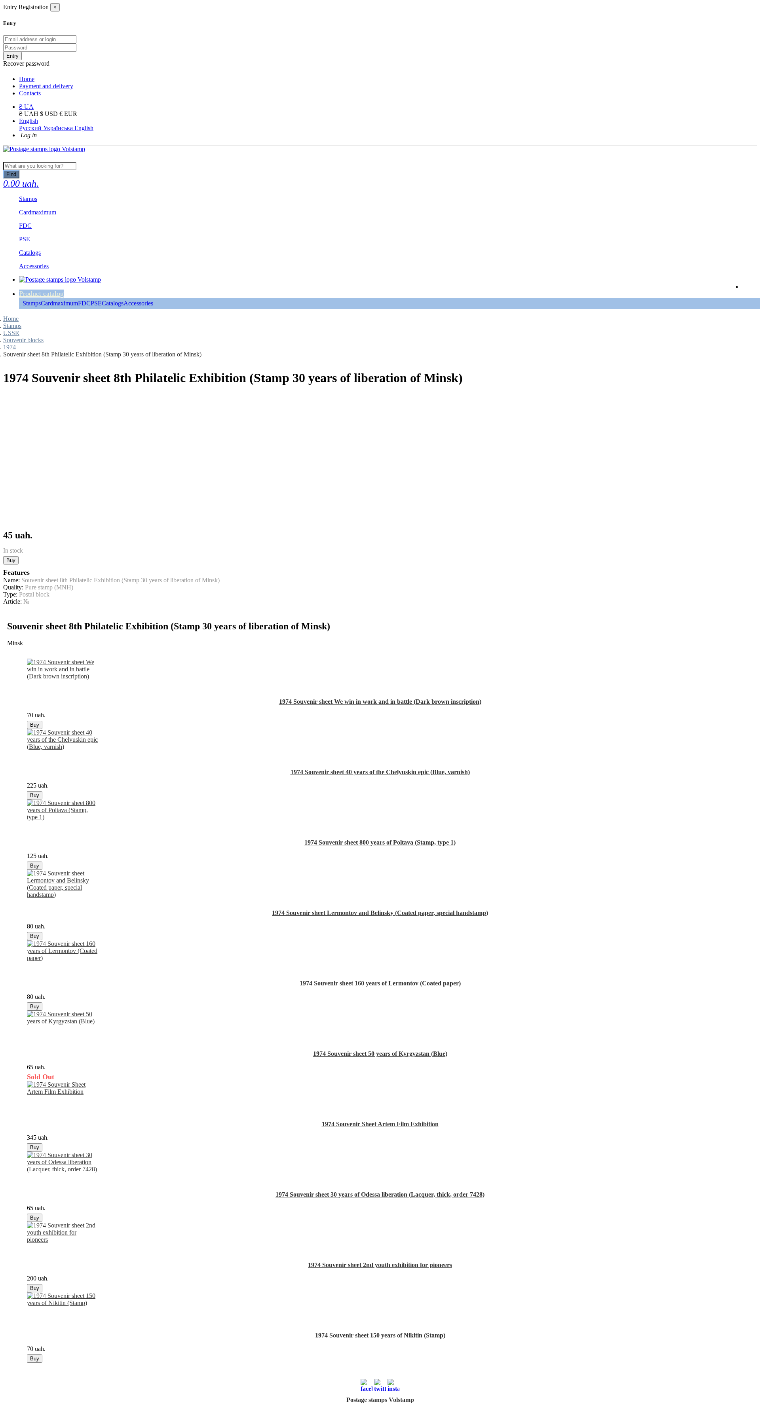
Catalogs (113, 303)
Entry (12, 56)
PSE (96, 303)
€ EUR (68, 113)
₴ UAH (29, 113)
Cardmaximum (59, 303)
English (28, 120)
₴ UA (26, 106)
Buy (10, 560)
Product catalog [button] (41, 293)
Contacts (30, 93)
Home (26, 79)
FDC (84, 303)
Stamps (32, 303)
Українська (58, 128)
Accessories (138, 303)
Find (11, 174)
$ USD (49, 113)
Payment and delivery (46, 86)
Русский (31, 128)
